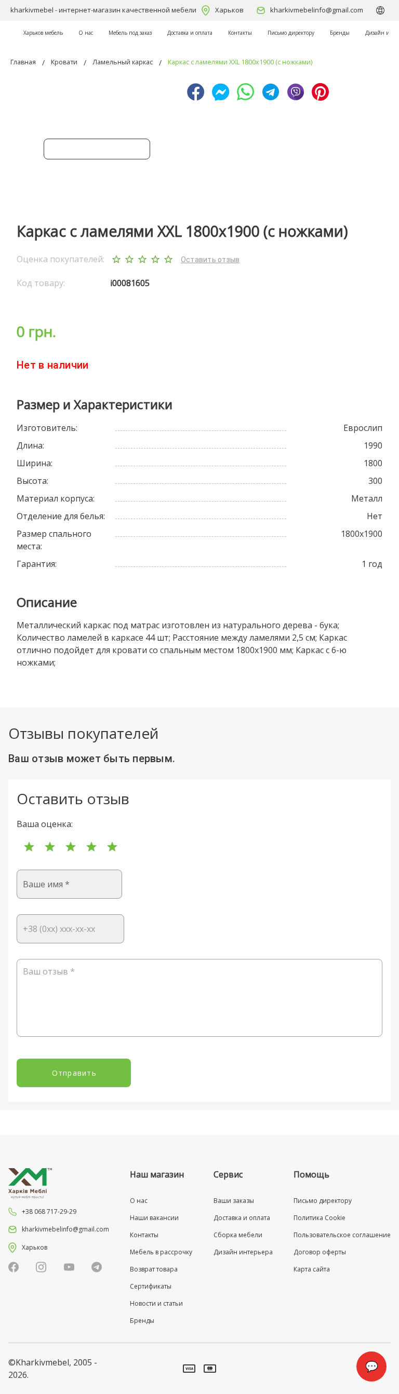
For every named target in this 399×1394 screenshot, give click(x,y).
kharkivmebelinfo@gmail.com (316, 10)
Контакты (240, 32)
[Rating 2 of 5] (49, 846)
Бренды (340, 32)
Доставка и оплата (189, 32)
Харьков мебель (43, 32)
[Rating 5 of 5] (112, 846)
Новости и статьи (156, 1303)
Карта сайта (312, 1269)
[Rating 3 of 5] (70, 846)
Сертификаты (150, 1286)
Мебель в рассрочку (161, 1252)
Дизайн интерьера (243, 1252)
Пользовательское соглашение (342, 1234)
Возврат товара (154, 1269)
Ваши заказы (234, 1200)
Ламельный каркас (122, 62)
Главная (23, 62)
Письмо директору (291, 32)
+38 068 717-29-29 (49, 1211)
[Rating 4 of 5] (91, 846)
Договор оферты (320, 1252)
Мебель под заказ (130, 32)
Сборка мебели (238, 1234)
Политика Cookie (319, 1217)
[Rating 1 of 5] (29, 846)
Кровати (64, 62)
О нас (85, 32)
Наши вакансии (154, 1217)
